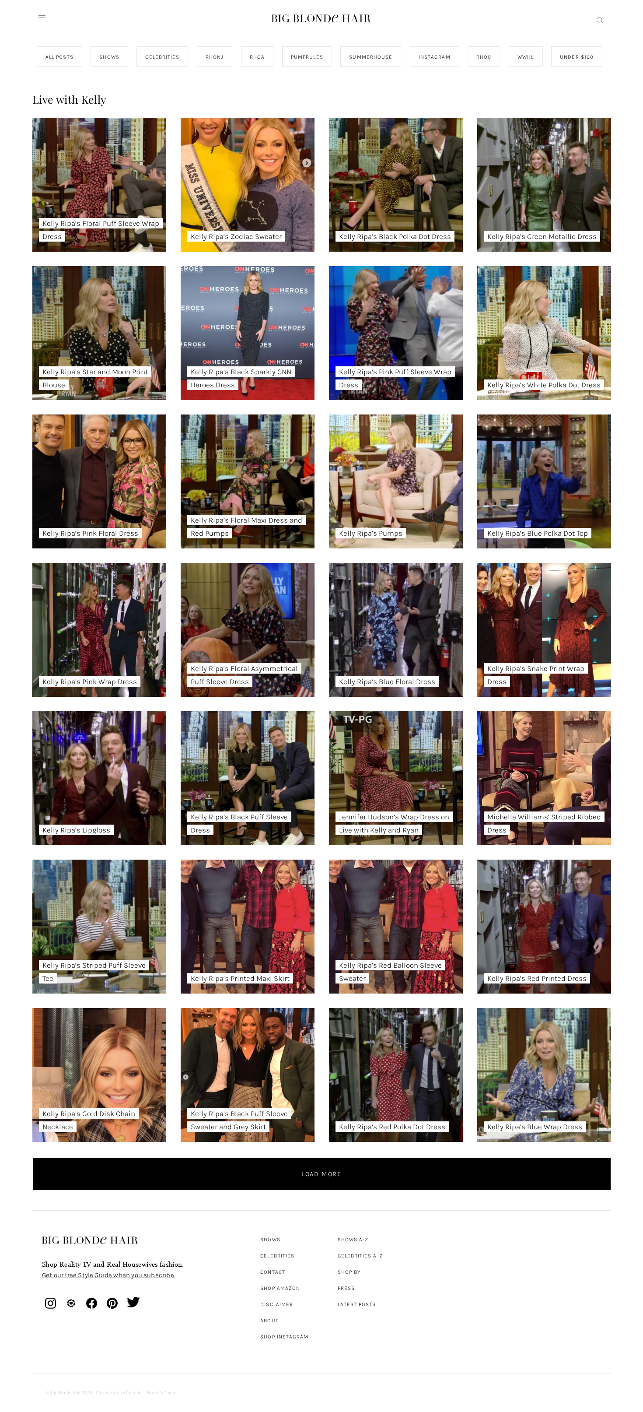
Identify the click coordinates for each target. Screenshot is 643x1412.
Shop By (349, 1272)
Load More (321, 1174)
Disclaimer (276, 1304)
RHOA (257, 57)
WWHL (525, 57)
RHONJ (214, 57)
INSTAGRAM (434, 57)
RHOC (483, 57)
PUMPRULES (306, 57)
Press (346, 1288)
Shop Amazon (280, 1288)
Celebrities (277, 1256)
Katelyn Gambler (126, 1392)
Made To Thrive (161, 1392)
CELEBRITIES (162, 57)
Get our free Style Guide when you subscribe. (108, 1275)
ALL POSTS (59, 57)
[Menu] (41, 18)
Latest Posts (357, 1304)
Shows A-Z (353, 1239)
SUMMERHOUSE (370, 57)
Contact (272, 1272)
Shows (270, 1239)
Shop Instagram (284, 1337)
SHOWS (109, 57)
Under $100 (577, 57)
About (269, 1320)
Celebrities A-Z (360, 1256)
